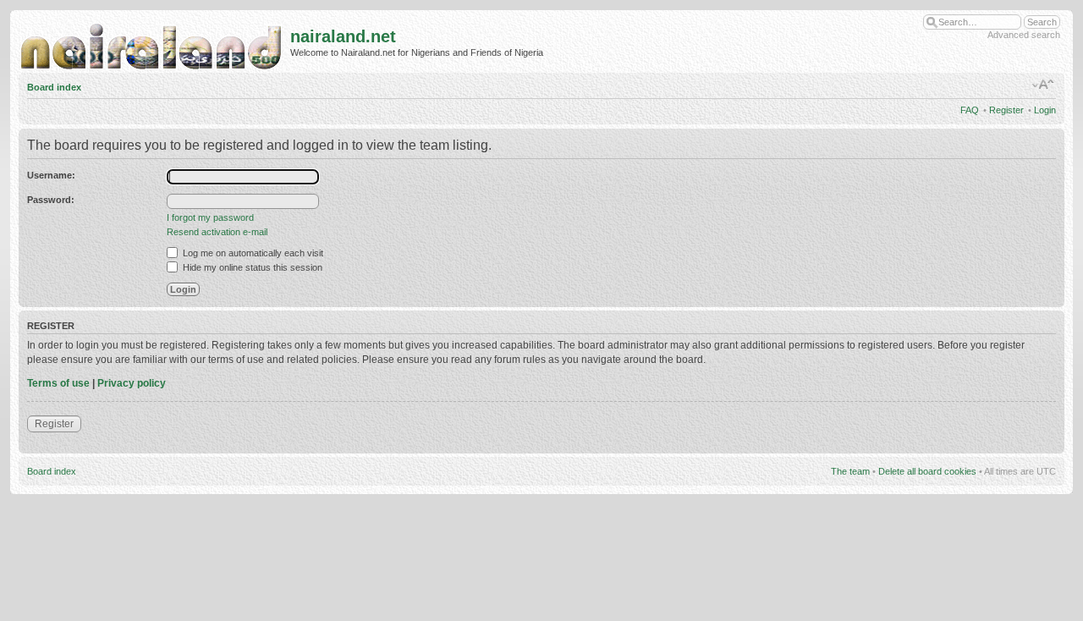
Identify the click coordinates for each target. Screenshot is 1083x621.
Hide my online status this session (251, 267)
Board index (54, 87)
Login (1045, 110)
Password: (50, 200)
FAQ (969, 110)
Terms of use (58, 383)
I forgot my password (210, 217)
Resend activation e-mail (217, 232)
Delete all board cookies (927, 471)
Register (1006, 110)
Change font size (1043, 84)
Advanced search (1023, 35)
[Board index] (154, 42)
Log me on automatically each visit (251, 253)
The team (850, 471)
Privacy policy (131, 383)
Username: (51, 175)
